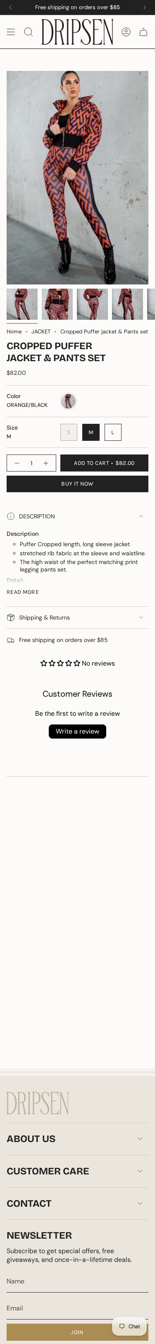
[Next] (144, 7)
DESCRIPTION (37, 516)
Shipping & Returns (44, 617)
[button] (61, 663)
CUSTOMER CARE (48, 1171)
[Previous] (10, 7)
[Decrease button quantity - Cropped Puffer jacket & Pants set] (16, 462)
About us (31, 1139)
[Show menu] (10, 32)
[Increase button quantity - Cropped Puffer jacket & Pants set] (46, 462)
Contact (29, 1203)
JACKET (40, 331)
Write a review (77, 731)
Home (14, 331)
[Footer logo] (38, 1103)
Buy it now (77, 483)
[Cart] (143, 32)
